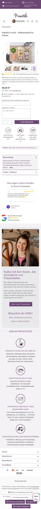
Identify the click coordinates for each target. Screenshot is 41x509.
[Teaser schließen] (30, 497)
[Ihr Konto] (32, 21)
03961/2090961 (24, 321)
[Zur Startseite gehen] (20, 15)
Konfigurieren (31, 502)
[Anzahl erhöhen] (12, 122)
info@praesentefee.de (23, 317)
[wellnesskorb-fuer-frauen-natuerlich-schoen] (20, 53)
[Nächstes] (37, 53)
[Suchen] (27, 21)
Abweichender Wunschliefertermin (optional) (15, 100)
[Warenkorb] (37, 21)
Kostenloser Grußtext (8, 108)
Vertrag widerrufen (21, 481)
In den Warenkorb (26, 122)
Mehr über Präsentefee (20, 304)
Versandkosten (16, 90)
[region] (20, 57)
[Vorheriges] (3, 53)
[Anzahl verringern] (4, 122)
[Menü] (4, 21)
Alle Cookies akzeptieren (21, 506)
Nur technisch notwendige (15, 502)
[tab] (20, 162)
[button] (21, 497)
